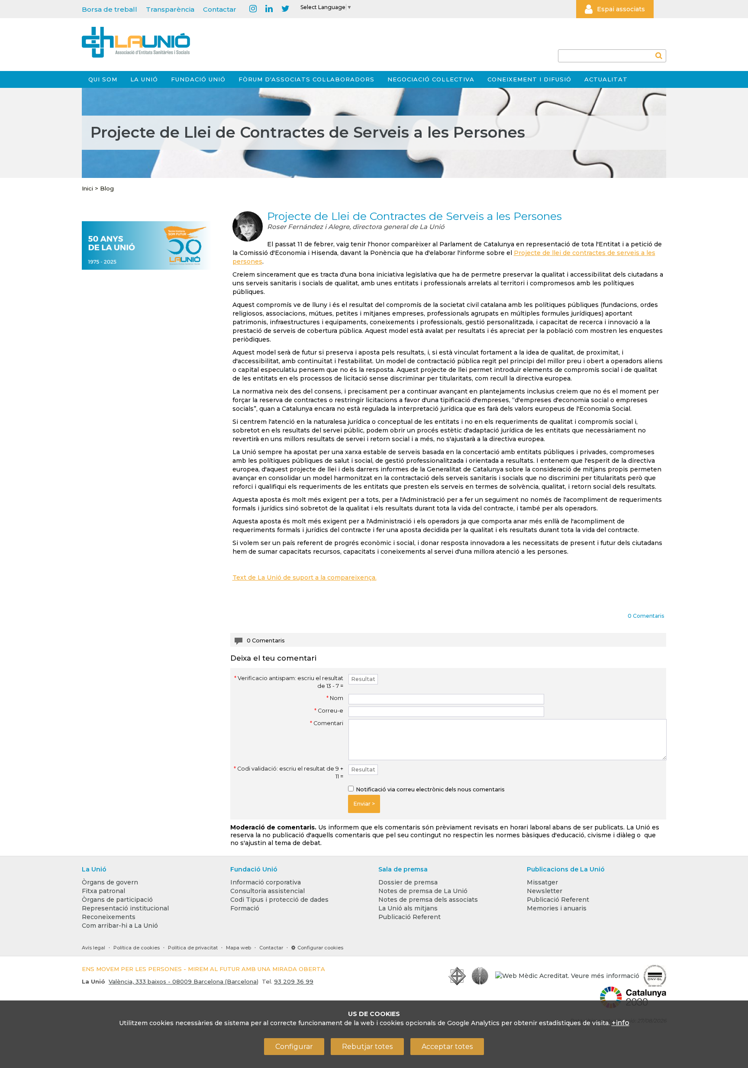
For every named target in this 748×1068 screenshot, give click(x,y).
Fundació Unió (198, 79)
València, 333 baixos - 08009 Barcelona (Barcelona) (183, 981)
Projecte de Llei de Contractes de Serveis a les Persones (414, 216)
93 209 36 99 (293, 981)
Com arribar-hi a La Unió (120, 925)
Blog (107, 188)
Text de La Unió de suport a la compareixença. (304, 577)
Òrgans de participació (117, 899)
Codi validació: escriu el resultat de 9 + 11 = (288, 772)
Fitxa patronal (103, 891)
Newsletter (544, 891)
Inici (87, 188)
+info (620, 1023)
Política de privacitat (193, 948)
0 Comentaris (646, 616)
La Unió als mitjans (408, 908)
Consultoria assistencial (267, 891)
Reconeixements (108, 917)
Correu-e (328, 710)
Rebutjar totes (367, 1046)
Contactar (219, 9)
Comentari (326, 723)
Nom (334, 698)
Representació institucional (125, 908)
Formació (244, 908)
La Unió (144, 79)
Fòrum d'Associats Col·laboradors (306, 79)
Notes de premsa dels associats (428, 899)
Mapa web (238, 948)
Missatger (542, 882)
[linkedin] (269, 9)
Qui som (102, 79)
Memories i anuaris (557, 908)
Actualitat (606, 79)
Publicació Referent (409, 917)
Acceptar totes (447, 1046)
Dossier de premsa (408, 882)
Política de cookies (136, 948)
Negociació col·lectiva (430, 79)
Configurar (294, 1046)
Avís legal (93, 948)
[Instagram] (253, 9)
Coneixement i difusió (529, 79)
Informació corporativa (265, 882)
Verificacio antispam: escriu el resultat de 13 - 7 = (288, 682)
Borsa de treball (109, 9)
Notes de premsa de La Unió (423, 891)
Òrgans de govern (110, 882)
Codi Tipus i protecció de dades (279, 899)
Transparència (170, 9)
